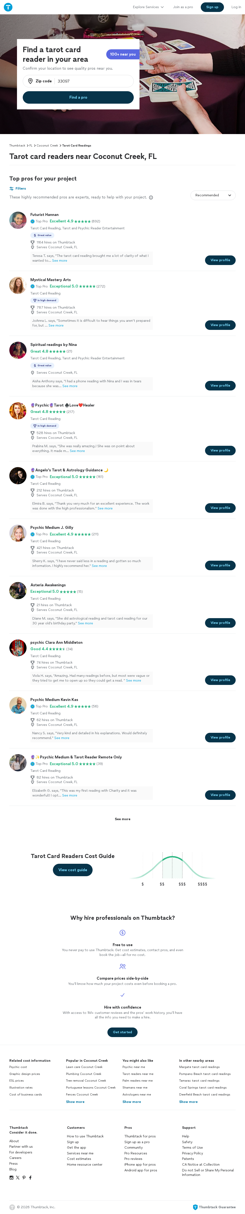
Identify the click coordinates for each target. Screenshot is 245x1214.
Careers (15, 1158)
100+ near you (123, 54)
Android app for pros (140, 1170)
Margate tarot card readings (199, 1067)
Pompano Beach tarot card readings (205, 1074)
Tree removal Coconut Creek (86, 1080)
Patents (188, 1159)
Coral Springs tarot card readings (203, 1087)
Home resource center (84, 1165)
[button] (39, 221)
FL (30, 145)
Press (13, 1164)
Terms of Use (192, 1148)
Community (133, 1148)
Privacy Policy (192, 1153)
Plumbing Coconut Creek (83, 1074)
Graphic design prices (24, 1074)
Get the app (76, 1148)
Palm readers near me (137, 1080)
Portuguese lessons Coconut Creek (91, 1087)
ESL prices (16, 1080)
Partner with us (21, 1147)
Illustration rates (21, 1087)
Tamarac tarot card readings (199, 1080)
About (14, 1141)
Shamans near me (134, 1087)
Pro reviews (133, 1159)
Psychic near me (133, 1067)
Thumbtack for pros (140, 1136)
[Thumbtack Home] (8, 7)
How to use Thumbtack (85, 1136)
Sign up (73, 1142)
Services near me (80, 1153)
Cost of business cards (25, 1094)
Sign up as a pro (137, 1142)
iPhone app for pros (140, 1165)
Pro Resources (135, 1153)
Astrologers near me (136, 1094)
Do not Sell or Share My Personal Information (208, 1172)
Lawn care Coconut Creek (84, 1067)
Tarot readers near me (137, 1074)
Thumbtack (17, 145)
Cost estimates (79, 1159)
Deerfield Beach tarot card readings (204, 1094)
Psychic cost (18, 1067)
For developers (20, 1152)
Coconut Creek (47, 145)
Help (185, 1136)
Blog (13, 1169)
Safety (187, 1142)
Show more (75, 1102)
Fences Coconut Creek (82, 1094)
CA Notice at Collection (201, 1165)
